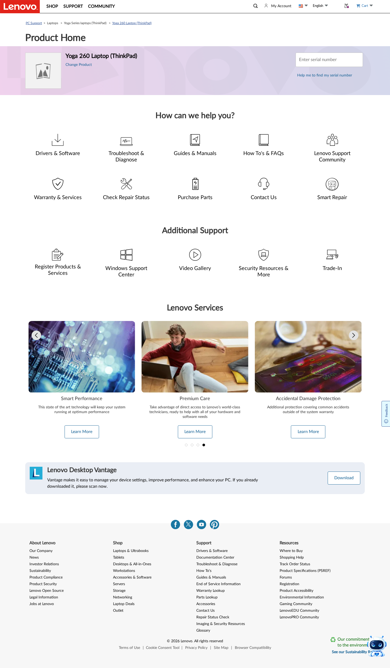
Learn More (81, 432)
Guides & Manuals (211, 577)
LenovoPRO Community (299, 617)
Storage (119, 591)
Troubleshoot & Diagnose (216, 564)
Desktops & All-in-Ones (132, 564)
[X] (188, 525)
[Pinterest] (214, 525)
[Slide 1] (186, 445)
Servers (119, 584)
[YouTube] (201, 525)
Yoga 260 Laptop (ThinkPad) (131, 23)
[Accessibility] (334, 5)
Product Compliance (46, 577)
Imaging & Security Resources (220, 624)
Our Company (41, 551)
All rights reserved (208, 641)
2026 (175, 641)
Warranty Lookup (210, 591)
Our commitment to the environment (355, 642)
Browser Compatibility (253, 648)
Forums (286, 577)
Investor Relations (44, 564)
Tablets (118, 557)
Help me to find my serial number (324, 75)
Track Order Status (295, 564)
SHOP (52, 6)
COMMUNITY (101, 6)
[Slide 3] (198, 445)
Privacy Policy (196, 648)
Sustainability (40, 571)
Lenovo (186, 641)
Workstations (124, 571)
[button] (255, 6)
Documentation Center (215, 557)
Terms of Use (129, 648)
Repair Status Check (212, 617)
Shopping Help (292, 557)
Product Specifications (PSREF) (305, 571)
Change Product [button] (79, 65)
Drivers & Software (212, 551)
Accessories (205, 604)
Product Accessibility (296, 591)
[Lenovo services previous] (36, 335)
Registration (289, 584)
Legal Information (43, 597)
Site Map (221, 648)
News (34, 557)
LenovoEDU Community (299, 611)
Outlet (118, 611)
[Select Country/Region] (303, 5)
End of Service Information (218, 584)
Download (344, 478)
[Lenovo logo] (20, 6)
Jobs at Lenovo (41, 604)
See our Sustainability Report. (356, 652)
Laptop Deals (124, 604)
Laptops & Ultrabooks (131, 551)
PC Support (34, 23)
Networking (122, 597)
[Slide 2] (192, 445)
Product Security (43, 584)
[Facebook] (175, 525)
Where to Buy (291, 551)
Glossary (203, 630)
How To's (203, 571)
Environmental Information (302, 597)
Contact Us (205, 611)
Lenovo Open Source (46, 591)
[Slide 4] (203, 445)
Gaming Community (296, 604)
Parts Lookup (207, 597)
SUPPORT (73, 6)
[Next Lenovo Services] (353, 335)
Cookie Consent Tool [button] (162, 648)
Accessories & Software (132, 577)
